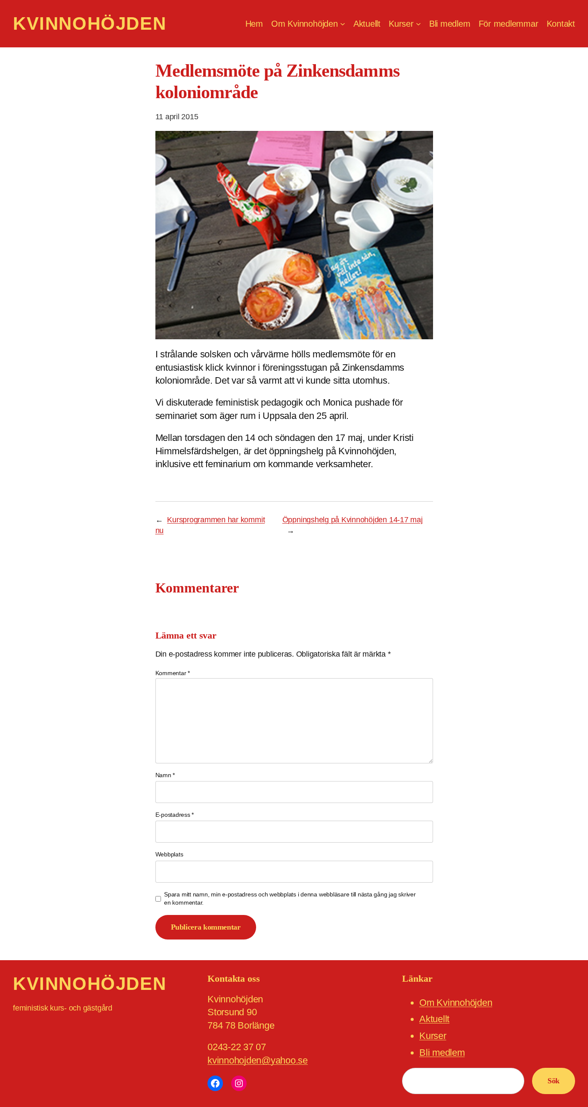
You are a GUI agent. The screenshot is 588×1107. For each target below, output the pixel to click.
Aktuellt (434, 1019)
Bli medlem (442, 1052)
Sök (554, 1080)
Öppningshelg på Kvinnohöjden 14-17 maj (352, 519)
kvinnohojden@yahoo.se (257, 1060)
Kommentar (172, 673)
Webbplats (169, 854)
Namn (165, 775)
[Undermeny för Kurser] (418, 23)
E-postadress (174, 814)
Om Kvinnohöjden (455, 1002)
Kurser (432, 1035)
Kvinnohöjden (89, 23)
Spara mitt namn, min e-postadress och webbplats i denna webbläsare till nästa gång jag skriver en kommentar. (289, 898)
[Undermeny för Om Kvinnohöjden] (342, 23)
